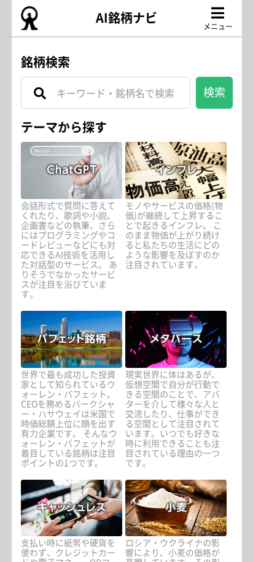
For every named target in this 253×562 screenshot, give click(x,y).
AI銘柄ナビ (126, 17)
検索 (214, 92)
